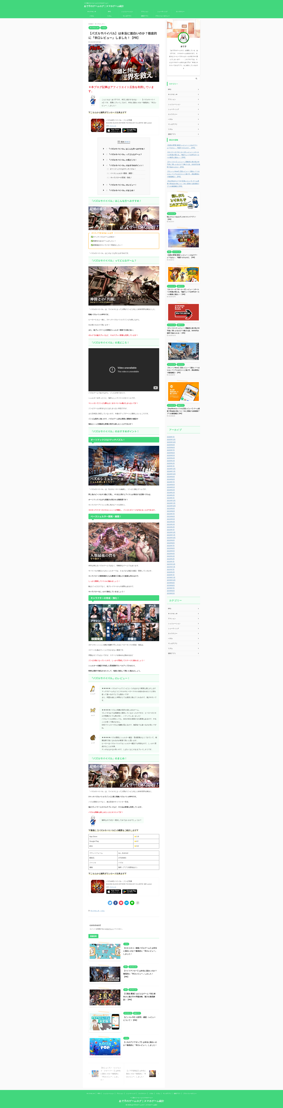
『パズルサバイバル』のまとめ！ (120, 190)
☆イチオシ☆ (91, 11)
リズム (109, 16)
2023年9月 (171, 508)
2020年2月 (171, 572)
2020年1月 (171, 575)
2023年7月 (171, 514)
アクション (144, 11)
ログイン (110, 929)
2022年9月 (171, 540)
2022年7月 (171, 545)
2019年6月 (171, 591)
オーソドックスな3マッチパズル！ (121, 169)
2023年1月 (171, 530)
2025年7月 (171, 450)
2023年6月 (171, 516)
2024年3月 (171, 492)
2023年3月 (171, 524)
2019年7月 (171, 588)
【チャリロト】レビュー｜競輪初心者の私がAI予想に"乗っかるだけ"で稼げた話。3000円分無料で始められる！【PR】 (183, 164)
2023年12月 (171, 500)
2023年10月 (171, 506)
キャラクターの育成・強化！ (119, 177)
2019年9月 (171, 583)
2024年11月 (171, 471)
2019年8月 (171, 585)
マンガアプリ (127, 16)
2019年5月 (171, 593)
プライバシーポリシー (162, 16)
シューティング (162, 11)
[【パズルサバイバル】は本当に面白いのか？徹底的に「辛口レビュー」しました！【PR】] (126, 903)
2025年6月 (171, 453)
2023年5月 (171, 519)
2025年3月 (171, 461)
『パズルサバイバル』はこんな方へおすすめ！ (125, 149)
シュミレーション (127, 11)
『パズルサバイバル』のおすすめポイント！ (125, 165)
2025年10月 (171, 442)
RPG (109, 11)
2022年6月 (171, 548)
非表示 (127, 142)
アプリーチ (113, 126)
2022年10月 (171, 538)
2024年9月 (171, 477)
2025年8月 (171, 447)
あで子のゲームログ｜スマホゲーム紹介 (104, 6)
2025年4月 (171, 458)
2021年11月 (171, 567)
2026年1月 (171, 437)
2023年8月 (171, 511)
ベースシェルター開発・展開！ (120, 173)
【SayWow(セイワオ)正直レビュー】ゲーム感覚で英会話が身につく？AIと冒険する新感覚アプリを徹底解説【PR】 (183, 183)
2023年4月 (171, 522)
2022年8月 (171, 543)
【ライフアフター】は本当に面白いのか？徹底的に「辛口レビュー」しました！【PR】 (140, 974)
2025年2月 (171, 463)
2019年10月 (171, 580)
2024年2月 (171, 495)
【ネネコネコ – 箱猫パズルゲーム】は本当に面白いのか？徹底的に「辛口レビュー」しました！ (140, 951)
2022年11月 (171, 535)
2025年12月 (171, 439)
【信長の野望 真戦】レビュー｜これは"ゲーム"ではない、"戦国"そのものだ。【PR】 (182, 146)
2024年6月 (171, 484)
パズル (92, 16)
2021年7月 (170, 569)
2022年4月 (171, 553)
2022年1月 (170, 561)
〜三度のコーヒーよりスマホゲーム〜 (141, 1097)
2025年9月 (171, 445)
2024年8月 (171, 479)
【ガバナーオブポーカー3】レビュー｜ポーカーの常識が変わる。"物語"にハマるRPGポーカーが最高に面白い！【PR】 (183, 154)
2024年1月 (171, 498)
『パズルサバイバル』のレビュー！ (121, 185)
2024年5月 (171, 487)
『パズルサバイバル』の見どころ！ (121, 160)
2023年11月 (171, 503)
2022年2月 (171, 559)
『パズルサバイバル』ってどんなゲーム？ (124, 154)
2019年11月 (171, 577)
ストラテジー (180, 11)
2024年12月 (171, 469)
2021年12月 (171, 564)
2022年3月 (171, 556)
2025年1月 (171, 466)
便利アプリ (144, 16)
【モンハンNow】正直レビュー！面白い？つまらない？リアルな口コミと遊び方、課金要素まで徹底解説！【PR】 (183, 174)
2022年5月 (171, 551)
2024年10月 (171, 474)
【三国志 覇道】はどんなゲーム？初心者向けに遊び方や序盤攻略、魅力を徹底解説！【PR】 (139, 996)
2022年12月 (171, 532)
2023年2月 (171, 527)
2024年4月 (171, 490)
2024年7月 (171, 482)
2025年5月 (171, 455)
